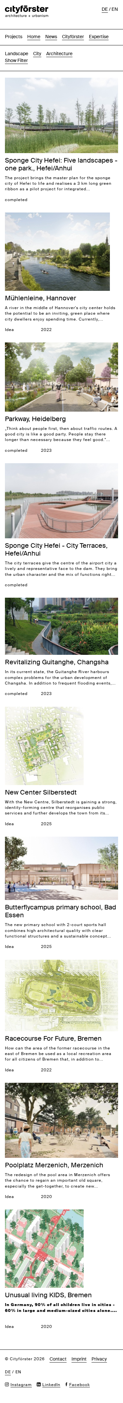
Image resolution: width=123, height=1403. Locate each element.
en (115, 9)
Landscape (16, 53)
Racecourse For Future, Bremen (53, 1038)
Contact (58, 1359)
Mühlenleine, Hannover (40, 298)
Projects (13, 36)
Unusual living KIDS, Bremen (48, 1295)
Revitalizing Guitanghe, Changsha (57, 662)
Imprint (79, 1359)
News (51, 36)
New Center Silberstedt (41, 792)
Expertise (99, 36)
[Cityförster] (26, 8)
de (105, 9)
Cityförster (73, 36)
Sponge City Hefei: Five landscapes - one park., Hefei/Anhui (61, 164)
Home (33, 36)
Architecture (59, 53)
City (37, 53)
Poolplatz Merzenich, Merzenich (54, 1165)
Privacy (99, 1359)
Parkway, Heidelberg (35, 419)
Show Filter (16, 60)
